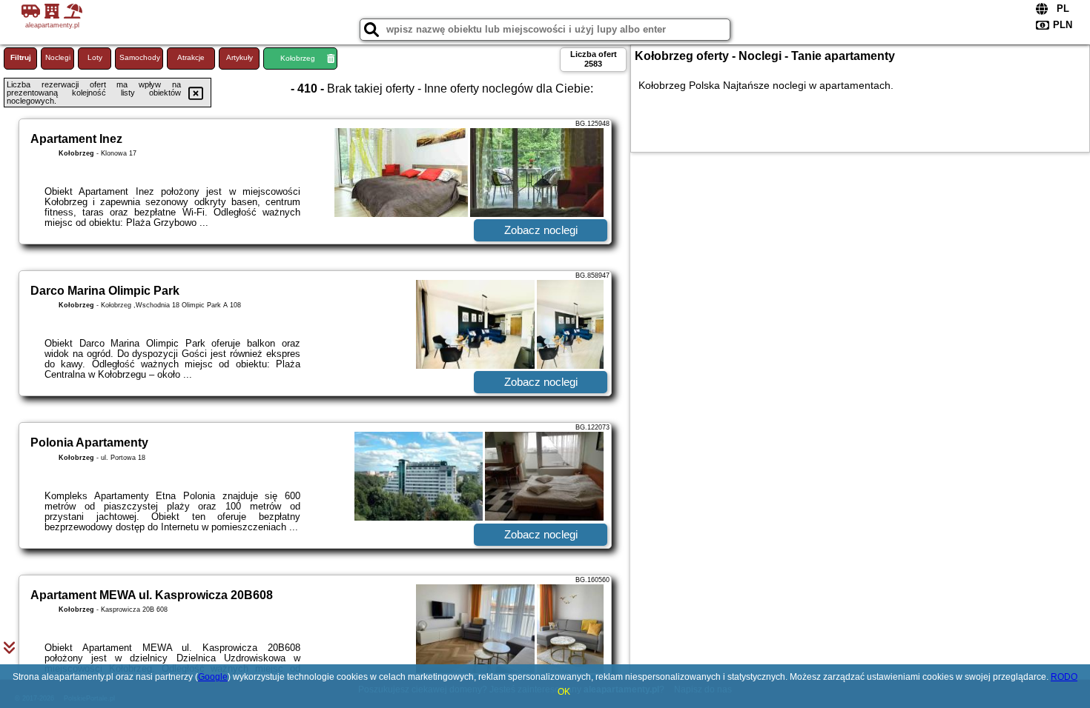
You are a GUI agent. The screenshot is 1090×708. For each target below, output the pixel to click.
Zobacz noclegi (541, 230)
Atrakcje (191, 57)
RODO (1064, 677)
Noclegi (57, 57)
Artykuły (239, 57)
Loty (94, 57)
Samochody (139, 57)
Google (213, 677)
